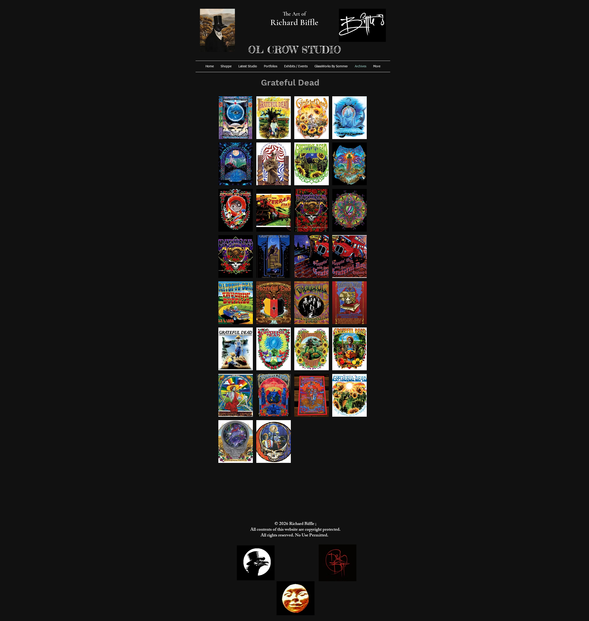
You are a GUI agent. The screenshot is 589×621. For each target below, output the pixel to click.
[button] (235, 117)
